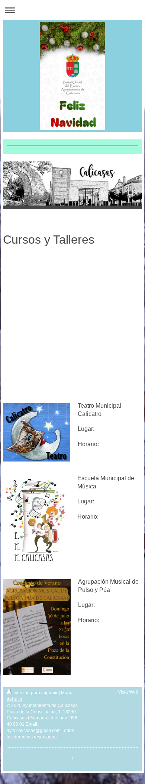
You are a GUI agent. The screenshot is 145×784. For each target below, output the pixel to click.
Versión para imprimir (36, 692)
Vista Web (128, 692)
